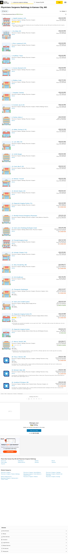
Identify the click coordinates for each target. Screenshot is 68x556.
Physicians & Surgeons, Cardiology (33, 358)
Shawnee (37, 460)
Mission (53, 460)
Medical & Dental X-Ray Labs (46, 315)
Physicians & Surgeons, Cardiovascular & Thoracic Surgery (9, 479)
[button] (65, 2)
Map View (5, 11)
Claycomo (54, 462)
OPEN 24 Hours (19, 14)
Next (41, 399)
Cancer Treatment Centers (31, 384)
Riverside (37, 462)
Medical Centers (29, 229)
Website (13, 23)
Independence (21, 460)
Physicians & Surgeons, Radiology (18, 20)
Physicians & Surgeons (30, 20)
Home (2, 393)
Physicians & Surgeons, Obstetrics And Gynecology (54, 475)
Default (63, 11)
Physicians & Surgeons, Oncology (42, 291)
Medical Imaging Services (31, 303)
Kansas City (10, 393)
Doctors (15, 393)
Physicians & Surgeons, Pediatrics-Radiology (35, 106)
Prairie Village (4, 462)
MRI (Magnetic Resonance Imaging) (33, 315)
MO (5, 393)
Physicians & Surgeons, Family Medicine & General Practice (38, 217)
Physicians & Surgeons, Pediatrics (31, 476)
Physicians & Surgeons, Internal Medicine (48, 371)
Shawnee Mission (21, 462)
